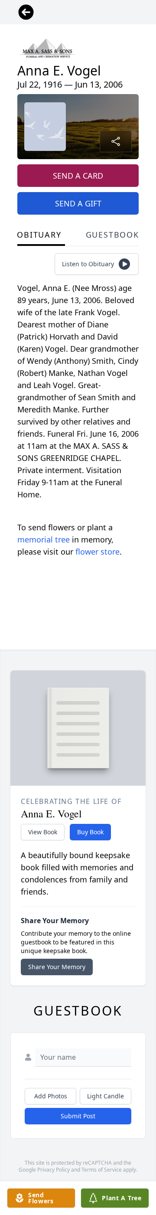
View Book (42, 832)
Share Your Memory (56, 967)
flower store (97, 551)
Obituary (39, 234)
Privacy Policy (53, 1169)
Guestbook (112, 234)
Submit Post (78, 1116)
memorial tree (43, 539)
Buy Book (90, 832)
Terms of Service (101, 1169)
